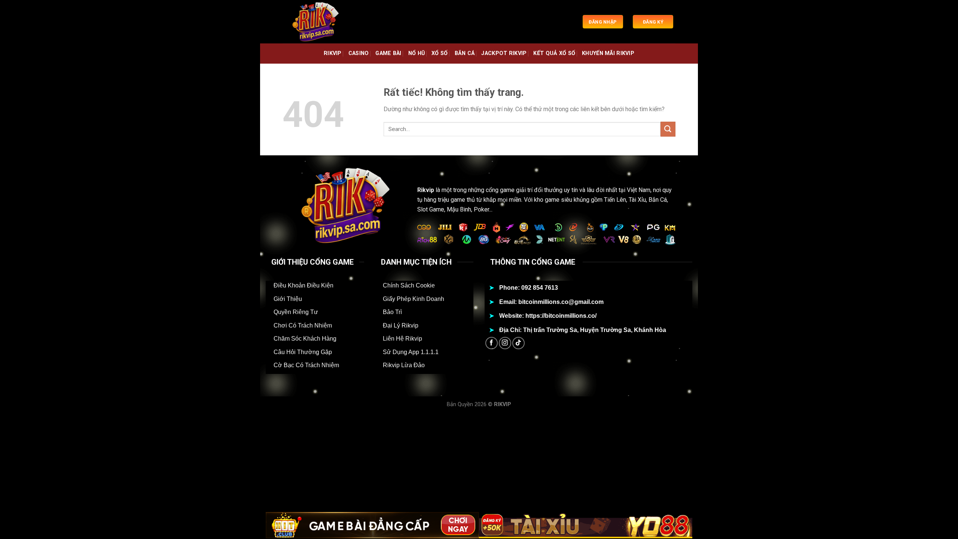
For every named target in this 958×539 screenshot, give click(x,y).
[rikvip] (320, 21)
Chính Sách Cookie (409, 285)
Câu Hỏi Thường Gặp (303, 352)
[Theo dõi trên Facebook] (491, 343)
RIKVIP (333, 53)
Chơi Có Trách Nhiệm (303, 325)
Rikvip (425, 190)
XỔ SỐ (439, 53)
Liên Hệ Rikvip (402, 338)
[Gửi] (667, 129)
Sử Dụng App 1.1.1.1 (411, 352)
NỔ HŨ (416, 53)
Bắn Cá (465, 53)
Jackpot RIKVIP (504, 53)
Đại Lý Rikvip (400, 325)
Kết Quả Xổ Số (554, 53)
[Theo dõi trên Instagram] (505, 343)
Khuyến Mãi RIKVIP (608, 53)
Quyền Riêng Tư (296, 312)
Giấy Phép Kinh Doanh (413, 299)
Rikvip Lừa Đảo (404, 365)
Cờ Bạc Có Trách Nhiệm (306, 365)
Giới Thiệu (288, 299)
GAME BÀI (388, 53)
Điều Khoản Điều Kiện (303, 285)
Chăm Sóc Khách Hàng (305, 338)
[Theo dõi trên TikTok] (518, 343)
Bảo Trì (392, 312)
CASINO (358, 53)
